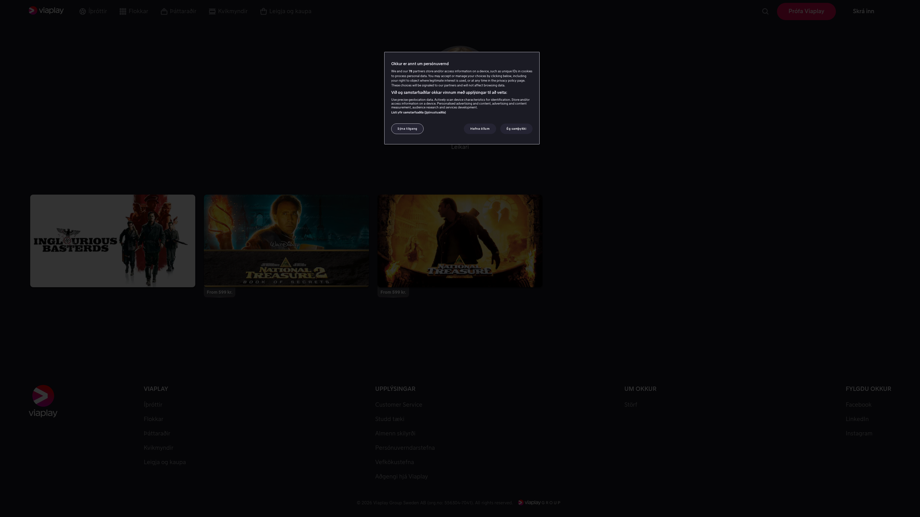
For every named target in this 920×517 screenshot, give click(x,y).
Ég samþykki (516, 128)
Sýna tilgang (407, 128)
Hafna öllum (479, 128)
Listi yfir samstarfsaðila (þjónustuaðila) (418, 112)
